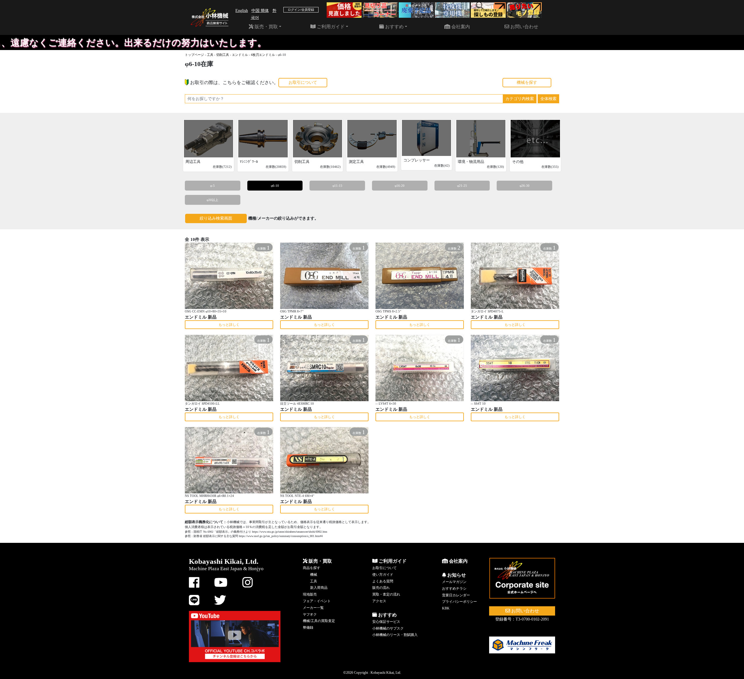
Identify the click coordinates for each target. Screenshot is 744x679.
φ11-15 (337, 185)
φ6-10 (275, 185)
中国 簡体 (260, 10)
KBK (446, 608)
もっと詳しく (229, 325)
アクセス (379, 601)
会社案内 (460, 26)
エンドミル (240, 54)
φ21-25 (462, 185)
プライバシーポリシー (459, 602)
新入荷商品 (319, 588)
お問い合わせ (523, 26)
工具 (210, 54)
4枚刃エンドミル (263, 54)
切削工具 (222, 54)
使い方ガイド (382, 575)
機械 (313, 575)
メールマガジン (454, 582)
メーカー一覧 (313, 608)
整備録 (308, 627)
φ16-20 (400, 185)
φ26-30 (525, 185)
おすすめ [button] (394, 26)
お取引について (303, 82)
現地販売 (310, 594)
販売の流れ (381, 588)
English (241, 10)
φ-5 (212, 185)
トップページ (194, 54)
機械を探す (527, 82)
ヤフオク (310, 614)
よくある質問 (382, 581)
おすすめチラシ (454, 588)
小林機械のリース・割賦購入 (395, 635)
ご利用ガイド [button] (330, 26)
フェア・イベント (317, 601)
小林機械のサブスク (388, 628)
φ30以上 (212, 200)
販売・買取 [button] (265, 26)
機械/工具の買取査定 (319, 621)
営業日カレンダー (456, 595)
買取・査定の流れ (386, 594)
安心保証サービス (386, 622)
